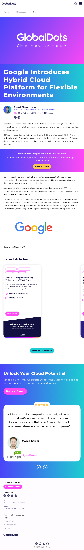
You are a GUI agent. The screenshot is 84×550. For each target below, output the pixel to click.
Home (6, 12)
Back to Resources (42, 351)
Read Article (12, 314)
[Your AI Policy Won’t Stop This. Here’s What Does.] (22, 328)
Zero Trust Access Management (16, 272)
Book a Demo (42, 166)
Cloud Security (11, 269)
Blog (35, 12)
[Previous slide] (39, 467)
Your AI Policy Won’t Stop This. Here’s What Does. (19, 278)
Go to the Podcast (12, 487)
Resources (21, 12)
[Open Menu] (80, 3)
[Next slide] (45, 467)
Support (7, 528)
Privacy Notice (9, 521)
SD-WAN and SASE (24, 269)
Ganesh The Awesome (25, 107)
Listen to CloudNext (11, 483)
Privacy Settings (10, 524)
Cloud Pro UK (20, 247)
